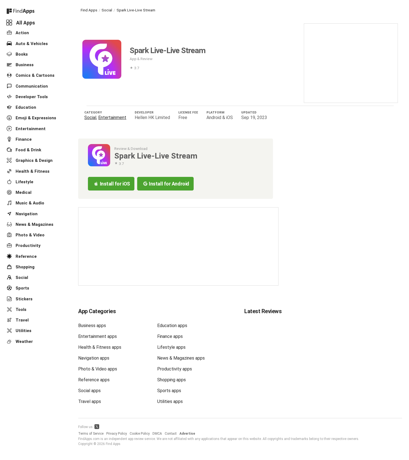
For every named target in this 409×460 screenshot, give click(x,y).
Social (21, 277)
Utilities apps (170, 401)
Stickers (23, 298)
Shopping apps (171, 379)
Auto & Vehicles (31, 43)
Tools (20, 309)
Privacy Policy (116, 434)
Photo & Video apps (97, 369)
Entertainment (30, 128)
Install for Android (169, 184)
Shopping (24, 266)
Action (21, 32)
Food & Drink (27, 149)
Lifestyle (23, 181)
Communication (31, 85)
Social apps (89, 390)
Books (21, 54)
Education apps (172, 325)
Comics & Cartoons (34, 75)
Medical (22, 192)
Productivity (27, 245)
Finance (23, 139)
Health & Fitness (32, 171)
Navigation (26, 213)
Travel (21, 320)
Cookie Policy (140, 434)
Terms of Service (91, 434)
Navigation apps (93, 358)
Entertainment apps (97, 336)
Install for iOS (115, 184)
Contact (171, 434)
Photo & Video (29, 235)
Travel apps (89, 401)
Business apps (92, 325)
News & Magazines (33, 224)
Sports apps (169, 390)
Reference (25, 256)
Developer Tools (31, 96)
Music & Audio (29, 203)
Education (25, 107)
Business (24, 64)
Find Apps (89, 10)
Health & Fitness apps (99, 347)
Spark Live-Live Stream (136, 10)
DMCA (157, 434)
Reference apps (94, 379)
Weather (23, 341)
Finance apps (170, 336)
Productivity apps (174, 369)
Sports (21, 288)
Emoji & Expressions (35, 117)
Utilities (22, 330)
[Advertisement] (351, 63)
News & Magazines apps (181, 358)
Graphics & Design (33, 160)
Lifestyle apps (171, 347)
